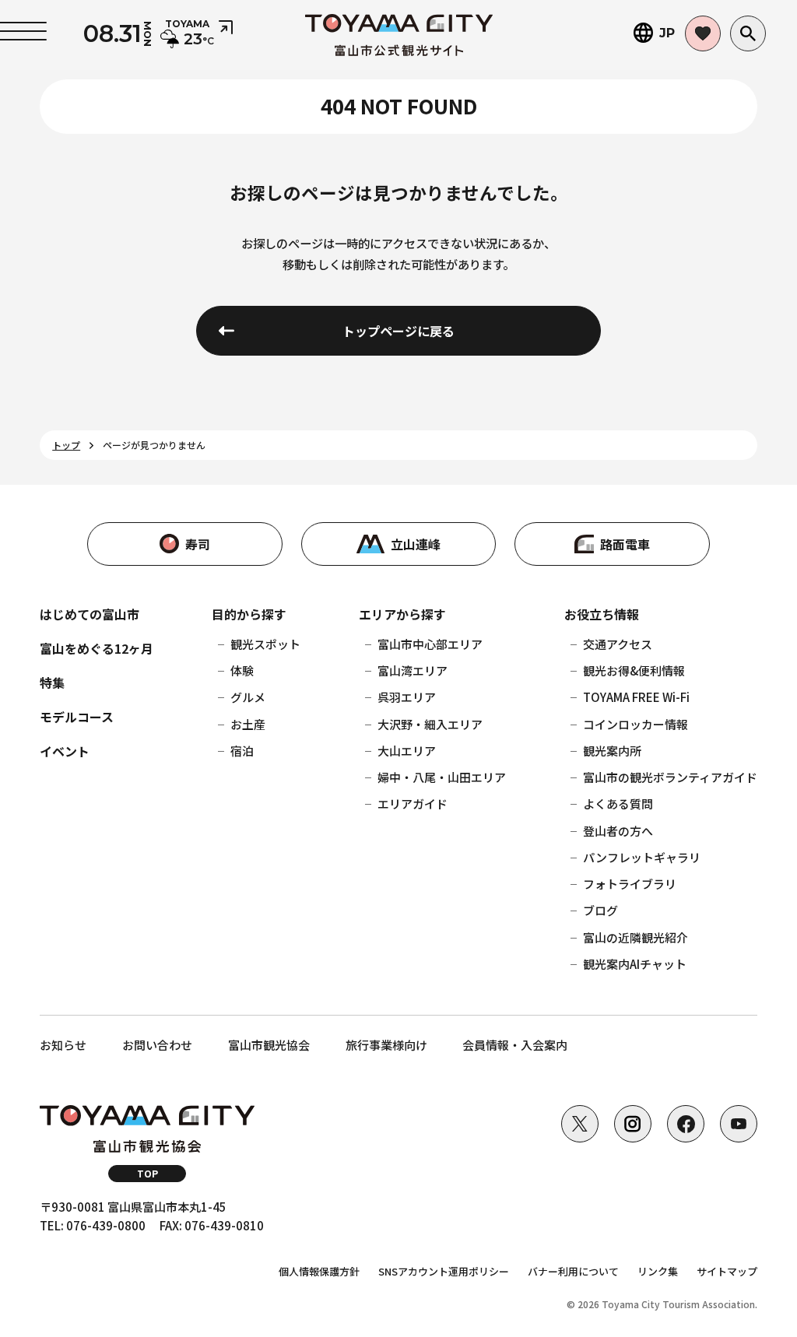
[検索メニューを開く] (748, 33)
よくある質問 (618, 803)
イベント (65, 751)
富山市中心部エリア (430, 644)
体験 (242, 670)
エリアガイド (412, 803)
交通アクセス (617, 644)
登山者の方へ (618, 831)
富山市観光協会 (269, 1045)
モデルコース (77, 716)
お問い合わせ (157, 1045)
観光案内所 (612, 750)
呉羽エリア (406, 697)
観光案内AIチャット (634, 964)
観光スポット (265, 644)
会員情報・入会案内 (514, 1045)
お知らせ (63, 1045)
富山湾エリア (412, 670)
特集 (52, 682)
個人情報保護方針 (319, 1271)
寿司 (197, 544)
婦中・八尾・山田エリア (441, 777)
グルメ (247, 697)
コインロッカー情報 (635, 724)
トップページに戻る (398, 330)
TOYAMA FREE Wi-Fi (636, 697)
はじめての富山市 (89, 614)
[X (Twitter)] (580, 1123)
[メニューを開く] (23, 31)
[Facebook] (685, 1123)
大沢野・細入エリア (430, 724)
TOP (147, 1173)
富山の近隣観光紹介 (635, 937)
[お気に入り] (703, 33)
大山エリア (406, 750)
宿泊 (242, 750)
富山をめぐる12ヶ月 (96, 648)
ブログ (600, 910)
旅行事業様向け (386, 1045)
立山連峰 (416, 544)
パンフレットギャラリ (641, 857)
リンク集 (657, 1271)
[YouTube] (738, 1123)
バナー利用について (573, 1271)
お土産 (247, 724)
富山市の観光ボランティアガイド (670, 777)
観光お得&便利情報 (634, 670)
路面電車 (625, 544)
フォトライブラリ (629, 884)
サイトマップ (727, 1271)
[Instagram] (632, 1123)
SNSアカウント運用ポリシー (443, 1271)
